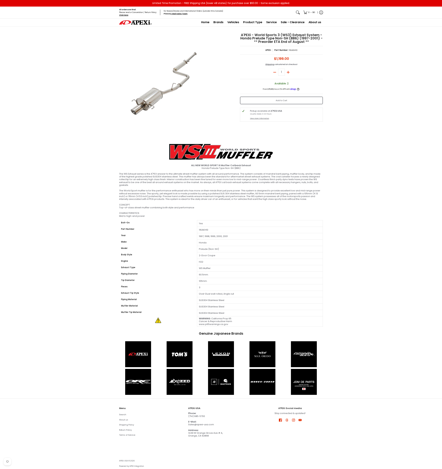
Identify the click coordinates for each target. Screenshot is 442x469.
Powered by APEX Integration (131, 466)
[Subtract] (274, 72)
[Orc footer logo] (138, 382)
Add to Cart (281, 100)
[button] (280, 419)
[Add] (288, 72)
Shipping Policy (126, 424)
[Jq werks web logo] (221, 382)
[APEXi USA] (135, 22)
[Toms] (180, 354)
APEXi (268, 50)
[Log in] (321, 12)
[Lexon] (221, 354)
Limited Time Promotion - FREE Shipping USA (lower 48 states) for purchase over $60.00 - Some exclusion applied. (221, 3)
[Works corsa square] (262, 382)
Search (122, 414)
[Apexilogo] (138, 354)
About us (123, 419)
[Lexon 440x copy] (262, 354)
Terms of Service (127, 435)
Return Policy (125, 430)
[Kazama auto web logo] (304, 354)
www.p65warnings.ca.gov (213, 324)
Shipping (269, 64)
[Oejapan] (304, 382)
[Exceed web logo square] (180, 382)
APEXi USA (123, 461)
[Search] (298, 12)
